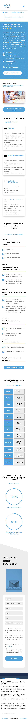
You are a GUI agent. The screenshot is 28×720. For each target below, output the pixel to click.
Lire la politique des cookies (8, 713)
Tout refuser (5, 718)
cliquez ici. (10, 646)
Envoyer (14, 658)
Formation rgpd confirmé (17, 12)
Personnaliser (14, 718)
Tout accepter (23, 718)
